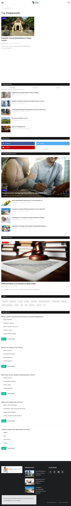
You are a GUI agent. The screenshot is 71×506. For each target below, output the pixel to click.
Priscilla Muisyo (15, 120)
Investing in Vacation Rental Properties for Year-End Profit (28, 209)
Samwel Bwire (15, 111)
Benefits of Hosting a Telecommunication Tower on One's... (28, 101)
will (44, 305)
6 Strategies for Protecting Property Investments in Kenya (28, 217)
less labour (34, 301)
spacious (39, 305)
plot (22, 305)
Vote (4, 339)
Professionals (55, 301)
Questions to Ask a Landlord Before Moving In (40, 481)
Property (63, 301)
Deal (26, 305)
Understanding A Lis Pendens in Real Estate (18, 284)
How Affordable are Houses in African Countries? (40, 473)
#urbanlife (4, 301)
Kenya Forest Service (44, 301)
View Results (11, 339)
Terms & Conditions (63, 502)
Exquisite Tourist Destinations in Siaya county (16, 39)
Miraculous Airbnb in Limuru (20, 118)
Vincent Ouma (4, 43)
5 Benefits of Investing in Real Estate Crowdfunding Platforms (29, 226)
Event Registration (52, 502)
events (16, 305)
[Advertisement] (35, 68)
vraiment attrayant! (7, 305)
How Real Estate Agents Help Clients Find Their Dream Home (29, 109)
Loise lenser (15, 128)
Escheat (27, 301)
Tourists (20, 301)
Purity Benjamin (15, 219)
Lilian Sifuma (5, 195)
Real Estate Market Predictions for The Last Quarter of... (27, 200)
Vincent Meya (15, 202)
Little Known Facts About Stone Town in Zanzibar (25, 92)
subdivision (13, 301)
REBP (13, 103)
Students (32, 305)
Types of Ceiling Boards (18, 126)
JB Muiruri (14, 211)
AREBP (13, 94)
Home (2, 8)
